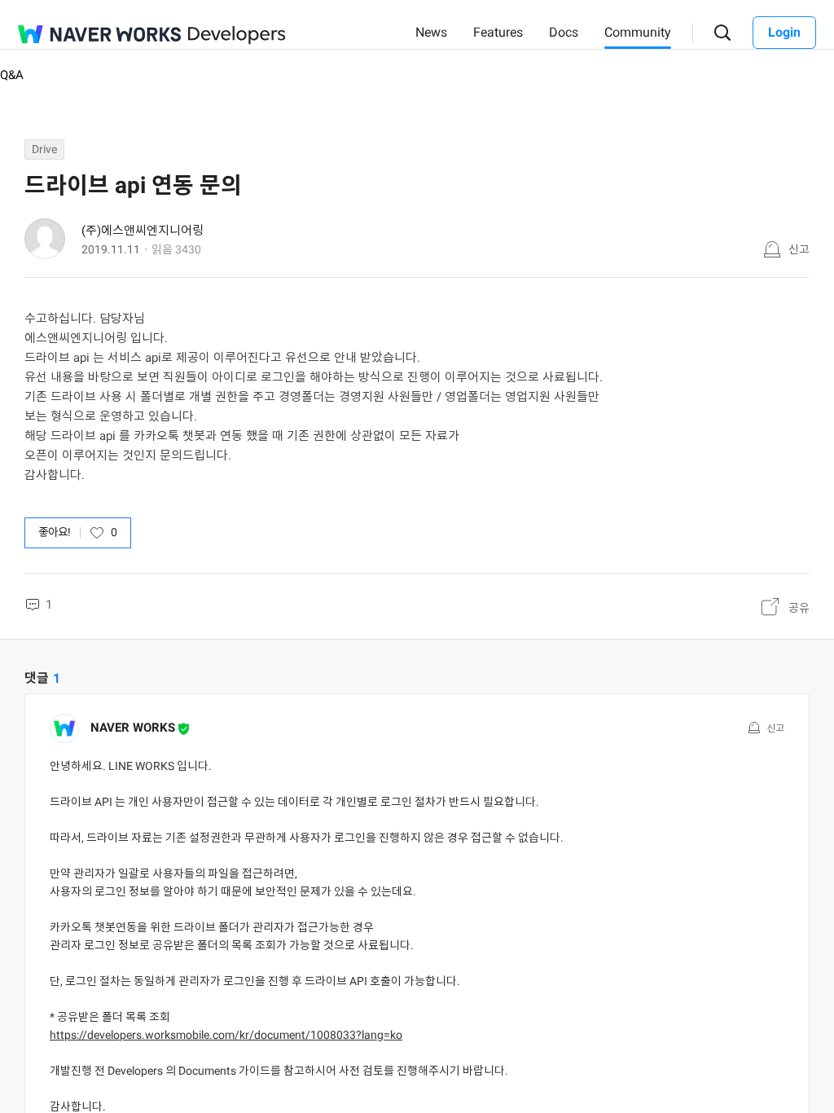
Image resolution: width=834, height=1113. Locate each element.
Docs (563, 32)
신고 (799, 249)
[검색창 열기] (723, 33)
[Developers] (237, 35)
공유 (799, 607)
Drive (44, 149)
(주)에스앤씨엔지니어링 (142, 230)
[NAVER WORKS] (99, 34)
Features (498, 32)
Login (784, 32)
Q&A (12, 75)
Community (637, 32)
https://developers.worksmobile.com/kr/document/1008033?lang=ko (226, 1034)
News (431, 32)
